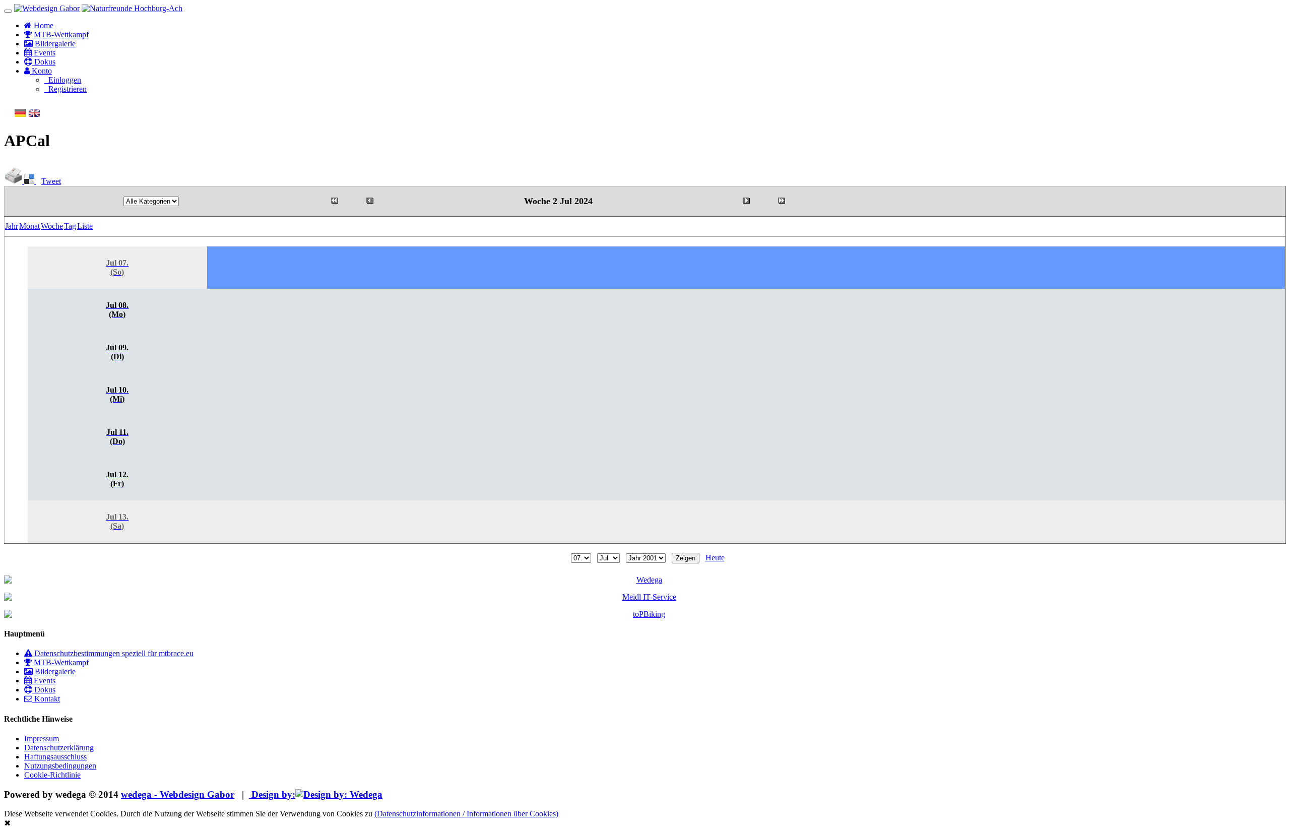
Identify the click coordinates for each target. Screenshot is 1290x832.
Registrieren (65, 89)
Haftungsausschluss (55, 756)
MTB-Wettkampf (60, 34)
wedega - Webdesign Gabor (177, 794)
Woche (52, 226)
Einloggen (62, 80)
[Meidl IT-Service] (645, 597)
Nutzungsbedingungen (60, 765)
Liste (85, 226)
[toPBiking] (645, 614)
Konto (41, 71)
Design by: (272, 794)
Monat (29, 226)
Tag (70, 226)
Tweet (51, 181)
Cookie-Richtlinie (52, 775)
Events (43, 52)
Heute (715, 557)
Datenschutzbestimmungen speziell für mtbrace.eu (113, 653)
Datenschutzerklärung (59, 747)
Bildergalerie (54, 43)
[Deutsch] (20, 116)
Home (42, 25)
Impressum (41, 738)
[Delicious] (30, 181)
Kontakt (46, 698)
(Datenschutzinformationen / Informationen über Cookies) (466, 813)
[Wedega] (645, 580)
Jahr (11, 226)
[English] (34, 116)
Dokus (43, 61)
